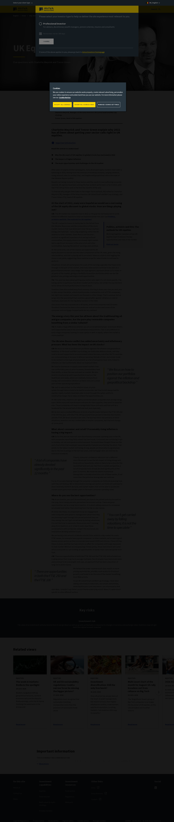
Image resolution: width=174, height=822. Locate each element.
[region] (87, 97)
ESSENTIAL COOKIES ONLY (84, 105)
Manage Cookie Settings (108, 105)
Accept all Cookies (62, 105)
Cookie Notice (65, 97)
